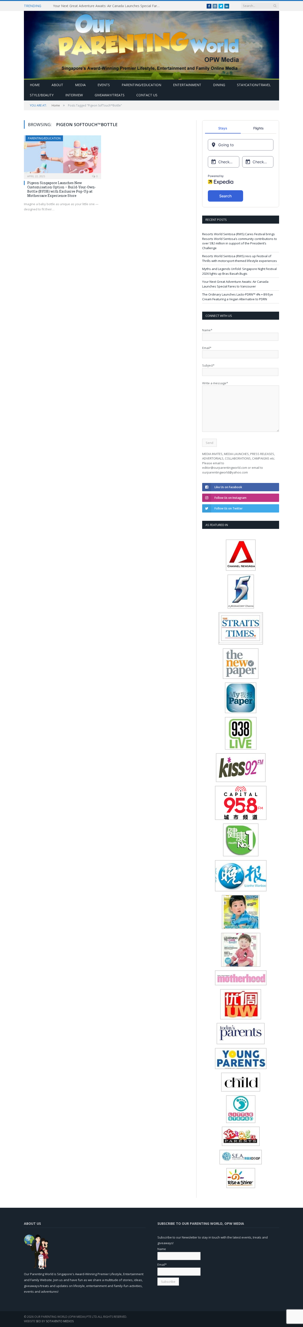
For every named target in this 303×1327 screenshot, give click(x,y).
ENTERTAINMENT (187, 85)
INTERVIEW (74, 95)
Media (80, 85)
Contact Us (146, 95)
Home (35, 85)
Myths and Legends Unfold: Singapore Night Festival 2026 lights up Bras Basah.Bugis (239, 271)
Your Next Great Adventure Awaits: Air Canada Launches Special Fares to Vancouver (107, 6)
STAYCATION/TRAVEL (254, 85)
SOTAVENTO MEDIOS (60, 1321)
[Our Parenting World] (151, 44)
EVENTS (104, 85)
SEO (38, 1321)
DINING (219, 85)
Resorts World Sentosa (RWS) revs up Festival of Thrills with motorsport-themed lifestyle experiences (239, 258)
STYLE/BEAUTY (41, 95)
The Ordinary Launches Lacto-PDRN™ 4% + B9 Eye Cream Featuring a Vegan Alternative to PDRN (237, 296)
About (57, 85)
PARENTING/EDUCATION (141, 85)
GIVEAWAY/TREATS (110, 95)
